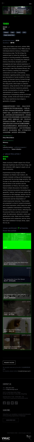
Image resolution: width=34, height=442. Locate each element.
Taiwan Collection (16, 149)
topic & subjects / (8, 140)
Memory (5, 142)
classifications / (7, 135)
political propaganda (20, 147)
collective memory (8, 147)
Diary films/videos (8, 137)
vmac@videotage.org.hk (24, 371)
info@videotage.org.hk (12, 389)
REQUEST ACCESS (9, 362)
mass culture (6, 149)
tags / (4, 145)
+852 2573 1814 (9, 387)
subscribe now (10, 420)
